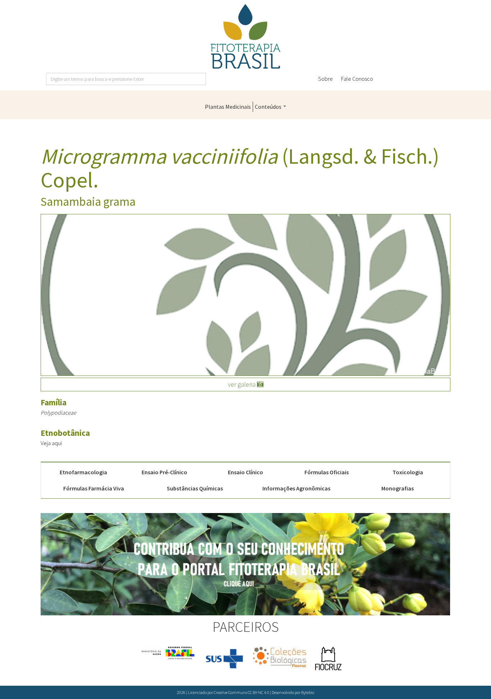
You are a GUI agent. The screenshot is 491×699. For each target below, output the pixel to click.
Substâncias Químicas (195, 488)
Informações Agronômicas (296, 488)
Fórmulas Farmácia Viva (93, 488)
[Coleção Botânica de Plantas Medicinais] (280, 657)
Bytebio (307, 692)
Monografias (397, 488)
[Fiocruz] (328, 658)
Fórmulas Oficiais (326, 472)
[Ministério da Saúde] (169, 653)
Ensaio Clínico (245, 472)
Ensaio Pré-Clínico (164, 472)
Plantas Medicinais (228, 106)
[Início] (245, 36)
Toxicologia (408, 472)
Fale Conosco (357, 78)
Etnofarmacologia (83, 472)
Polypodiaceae (58, 412)
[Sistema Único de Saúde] (224, 658)
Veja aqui (51, 443)
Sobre (325, 78)
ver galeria (242, 384)
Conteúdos (269, 106)
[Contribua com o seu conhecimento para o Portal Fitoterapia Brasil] (245, 564)
